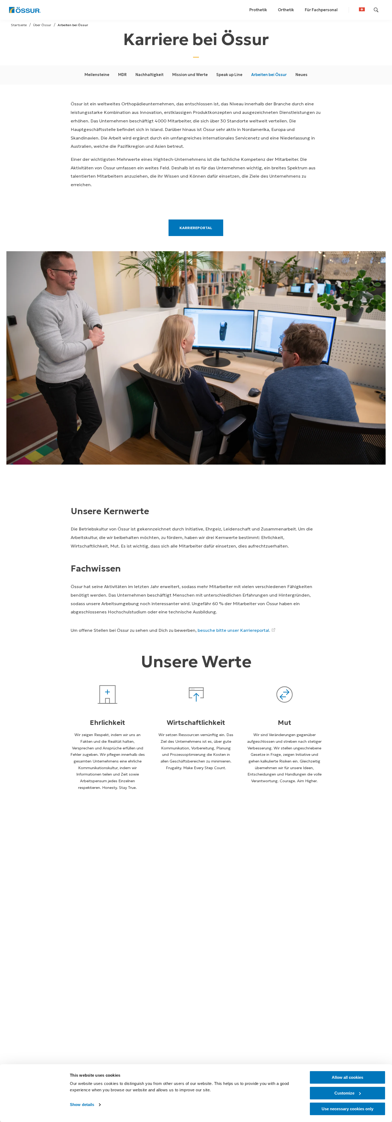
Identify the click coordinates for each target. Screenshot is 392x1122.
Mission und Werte (190, 74)
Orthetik (286, 9)
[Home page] (25, 10)
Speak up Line (229, 74)
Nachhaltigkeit (149, 74)
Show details (82, 1105)
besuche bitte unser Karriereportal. (234, 630)
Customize (344, 1093)
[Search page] (376, 9)
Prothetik (258, 9)
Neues (301, 74)
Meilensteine (97, 74)
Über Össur (42, 25)
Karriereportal (196, 227)
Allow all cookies (347, 1077)
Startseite (19, 25)
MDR (122, 74)
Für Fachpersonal (321, 9)
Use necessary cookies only (347, 1109)
